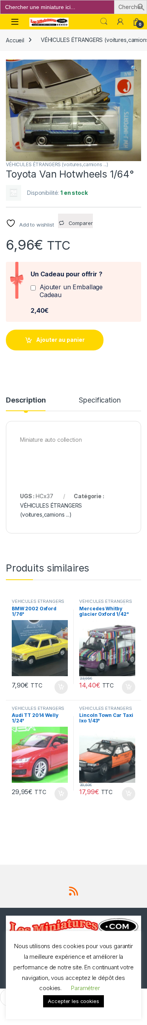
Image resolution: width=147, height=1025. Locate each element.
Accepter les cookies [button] (73, 1001)
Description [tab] (25, 400)
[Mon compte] (120, 21)
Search (104, 21)
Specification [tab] (99, 400)
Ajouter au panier (60, 339)
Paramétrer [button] (85, 988)
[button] (141, 6)
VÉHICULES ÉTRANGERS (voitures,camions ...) (57, 164)
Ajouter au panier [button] (58, 687)
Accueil (15, 39)
